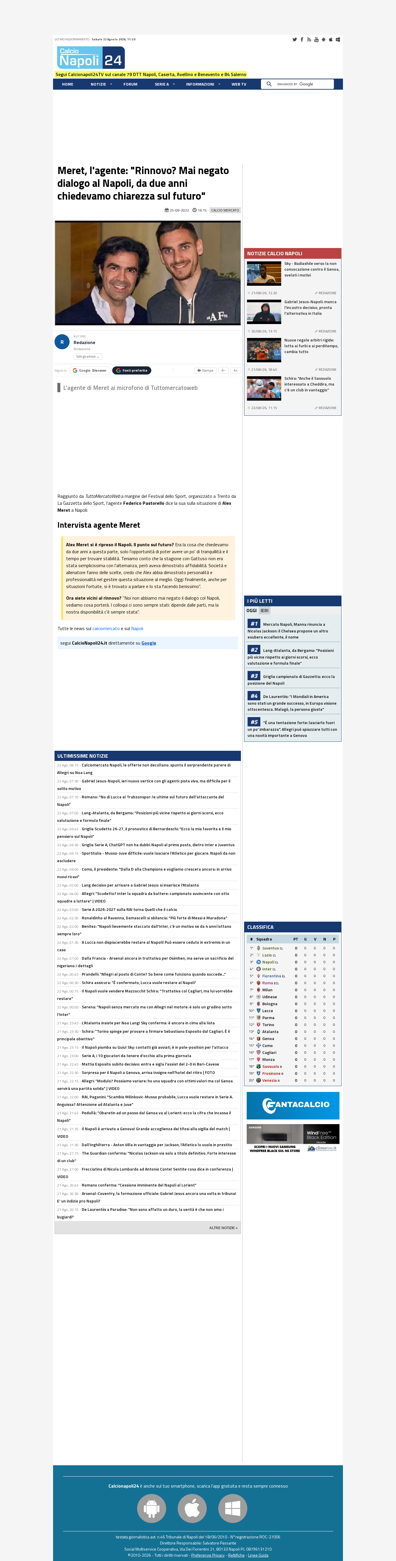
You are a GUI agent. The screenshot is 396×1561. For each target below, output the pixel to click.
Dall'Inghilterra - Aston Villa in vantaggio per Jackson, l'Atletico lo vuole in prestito (157, 1145)
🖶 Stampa (205, 370)
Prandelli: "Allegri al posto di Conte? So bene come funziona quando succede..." (154, 974)
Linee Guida (258, 1555)
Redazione (84, 342)
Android (323, 39)
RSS (309, 39)
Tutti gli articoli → (87, 356)
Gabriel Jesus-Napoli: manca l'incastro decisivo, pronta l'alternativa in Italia (310, 307)
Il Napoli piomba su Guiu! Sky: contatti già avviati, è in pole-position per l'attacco (155, 1047)
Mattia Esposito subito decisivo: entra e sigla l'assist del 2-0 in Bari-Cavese (150, 1064)
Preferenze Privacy (208, 1555)
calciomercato (106, 628)
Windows (338, 39)
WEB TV (239, 84)
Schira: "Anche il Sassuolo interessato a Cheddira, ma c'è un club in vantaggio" (309, 384)
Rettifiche (236, 1555)
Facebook (302, 39)
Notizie (98, 84)
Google (92, 370)
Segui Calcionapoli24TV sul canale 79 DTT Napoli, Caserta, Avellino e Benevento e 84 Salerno (151, 74)
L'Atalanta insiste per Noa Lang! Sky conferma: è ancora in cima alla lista (148, 1023)
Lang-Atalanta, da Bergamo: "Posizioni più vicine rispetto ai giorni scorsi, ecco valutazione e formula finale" (291, 656)
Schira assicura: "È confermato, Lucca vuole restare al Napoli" (139, 982)
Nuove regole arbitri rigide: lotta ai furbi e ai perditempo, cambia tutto (311, 345)
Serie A (162, 84)
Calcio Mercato (225, 210)
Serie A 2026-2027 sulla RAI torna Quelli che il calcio (129, 909)
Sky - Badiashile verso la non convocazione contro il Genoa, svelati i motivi (311, 269)
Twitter (294, 39)
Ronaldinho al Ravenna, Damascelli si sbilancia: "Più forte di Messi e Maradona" (154, 918)
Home (67, 84)
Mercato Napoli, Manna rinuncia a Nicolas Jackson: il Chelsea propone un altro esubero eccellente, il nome (288, 630)
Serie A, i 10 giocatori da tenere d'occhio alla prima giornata (136, 1055)
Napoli (137, 628)
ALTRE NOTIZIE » (223, 1228)
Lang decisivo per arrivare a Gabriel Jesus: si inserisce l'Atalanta (140, 885)
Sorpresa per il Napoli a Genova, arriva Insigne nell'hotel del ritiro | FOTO (148, 1072)
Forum (130, 84)
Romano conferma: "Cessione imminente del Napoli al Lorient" (139, 1185)
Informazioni (200, 84)
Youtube (316, 39)
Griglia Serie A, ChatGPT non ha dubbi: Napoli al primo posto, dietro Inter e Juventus (158, 845)
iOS (331, 39)
